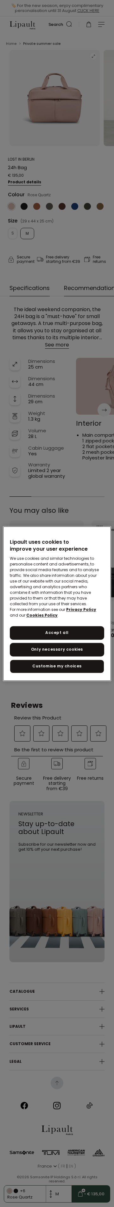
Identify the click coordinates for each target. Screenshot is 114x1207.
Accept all (57, 633)
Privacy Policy (81, 609)
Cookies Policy (42, 615)
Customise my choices (57, 666)
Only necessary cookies (57, 649)
